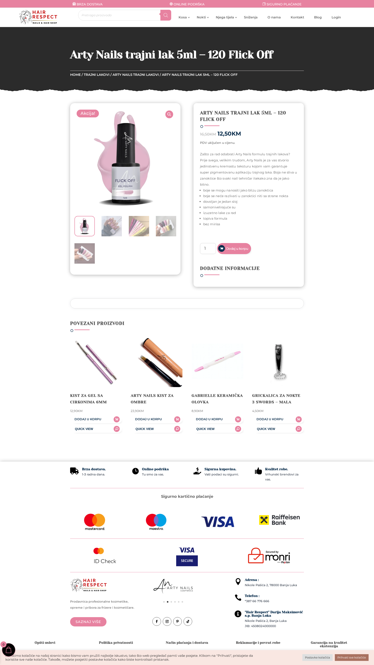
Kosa (183, 17)
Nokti (201, 17)
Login (336, 17)
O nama (274, 17)
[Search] (165, 15)
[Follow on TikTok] (188, 621)
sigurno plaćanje (284, 4)
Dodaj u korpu (237, 249)
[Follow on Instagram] (167, 621)
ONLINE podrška (189, 4)
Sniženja (251, 17)
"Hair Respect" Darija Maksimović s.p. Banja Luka (274, 614)
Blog (318, 17)
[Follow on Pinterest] (177, 621)
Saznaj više (88, 622)
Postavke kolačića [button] (317, 657)
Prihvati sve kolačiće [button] (351, 657)
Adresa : (252, 580)
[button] (169, 114)
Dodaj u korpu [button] (87, 419)
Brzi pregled (96, 429)
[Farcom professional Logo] (173, 587)
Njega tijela (225, 17)
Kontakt (297, 17)
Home (75, 75)
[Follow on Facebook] (156, 621)
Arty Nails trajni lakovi (136, 75)
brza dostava (90, 4)
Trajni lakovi (97, 75)
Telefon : (252, 596)
